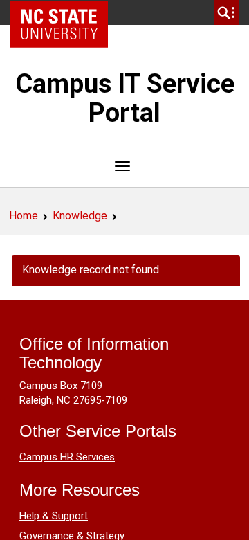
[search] (226, 12)
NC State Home (64, 12)
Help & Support (53, 516)
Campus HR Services (67, 457)
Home (23, 215)
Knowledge (80, 215)
